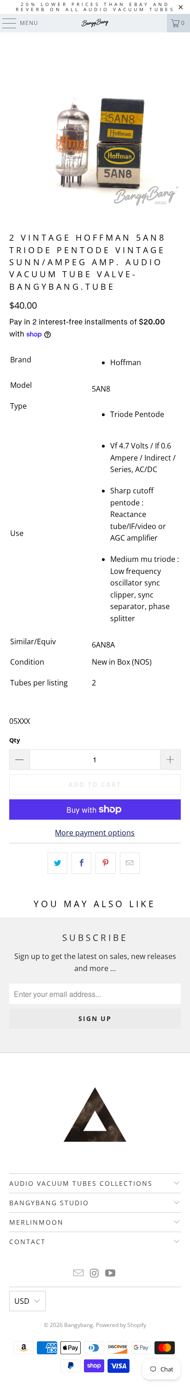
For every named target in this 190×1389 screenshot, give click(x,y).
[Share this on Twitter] (57, 863)
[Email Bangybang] (78, 1273)
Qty (14, 740)
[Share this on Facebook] (81, 863)
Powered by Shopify (121, 1325)
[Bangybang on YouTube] (111, 1273)
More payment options (95, 833)
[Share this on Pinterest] (105, 863)
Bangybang (78, 1325)
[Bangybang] (95, 23)
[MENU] (5, 23)
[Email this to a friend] (130, 863)
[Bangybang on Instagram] (94, 1273)
